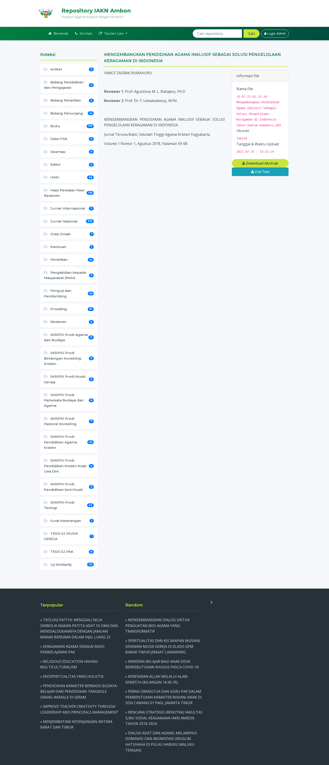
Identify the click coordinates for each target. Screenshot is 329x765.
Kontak (85, 33)
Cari (251, 33)
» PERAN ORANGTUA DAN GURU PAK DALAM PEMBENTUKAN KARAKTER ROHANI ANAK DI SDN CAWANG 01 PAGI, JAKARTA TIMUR (163, 697)
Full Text (261, 171)
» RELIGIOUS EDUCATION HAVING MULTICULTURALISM (69, 664)
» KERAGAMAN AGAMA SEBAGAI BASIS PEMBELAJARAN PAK (72, 649)
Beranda (60, 33)
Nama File (244, 88)
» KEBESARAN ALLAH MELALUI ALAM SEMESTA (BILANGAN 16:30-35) (156, 679)
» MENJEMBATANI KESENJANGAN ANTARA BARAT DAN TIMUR (76, 724)
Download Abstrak (261, 163)
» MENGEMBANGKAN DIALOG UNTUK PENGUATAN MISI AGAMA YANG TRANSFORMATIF (157, 625)
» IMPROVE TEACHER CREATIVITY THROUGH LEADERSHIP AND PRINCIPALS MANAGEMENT (79, 709)
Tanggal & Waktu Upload (257, 144)
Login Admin (276, 33)
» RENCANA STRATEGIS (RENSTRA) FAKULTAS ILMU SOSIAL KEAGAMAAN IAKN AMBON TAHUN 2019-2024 (164, 718)
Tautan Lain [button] (114, 33)
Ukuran (242, 130)
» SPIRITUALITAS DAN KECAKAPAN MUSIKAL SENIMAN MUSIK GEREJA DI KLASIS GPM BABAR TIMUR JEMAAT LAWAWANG (163, 646)
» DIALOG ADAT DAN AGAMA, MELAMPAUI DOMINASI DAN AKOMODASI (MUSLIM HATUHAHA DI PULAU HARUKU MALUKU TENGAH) (161, 742)
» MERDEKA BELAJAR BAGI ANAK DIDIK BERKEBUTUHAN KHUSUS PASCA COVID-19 (162, 664)
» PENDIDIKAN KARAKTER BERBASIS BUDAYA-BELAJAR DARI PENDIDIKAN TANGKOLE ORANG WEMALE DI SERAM (79, 691)
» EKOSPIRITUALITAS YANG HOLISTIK (72, 676)
